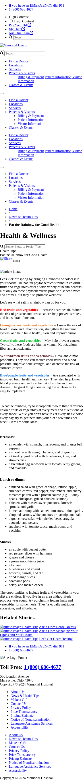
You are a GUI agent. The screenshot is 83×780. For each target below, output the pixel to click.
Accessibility (20, 727)
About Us (17, 692)
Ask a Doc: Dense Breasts (57, 627)
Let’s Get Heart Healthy (56, 639)
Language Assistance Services (32, 723)
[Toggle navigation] (2, 50)
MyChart (15, 29)
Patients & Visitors (22, 73)
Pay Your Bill (18, 25)
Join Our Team (19, 33)
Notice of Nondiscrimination (30, 719)
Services (15, 69)
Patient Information (58, 77)
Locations (16, 65)
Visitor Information (31, 123)
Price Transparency (24, 711)
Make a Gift (19, 700)
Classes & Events (21, 85)
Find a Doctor (18, 61)
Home (13, 209)
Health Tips (30, 627)
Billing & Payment (31, 77)
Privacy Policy (21, 707)
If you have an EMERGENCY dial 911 (36, 5)
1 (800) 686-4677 (21, 9)
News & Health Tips (23, 217)
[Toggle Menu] (2, 93)
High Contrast (24, 21)
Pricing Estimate (22, 715)
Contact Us (18, 703)
